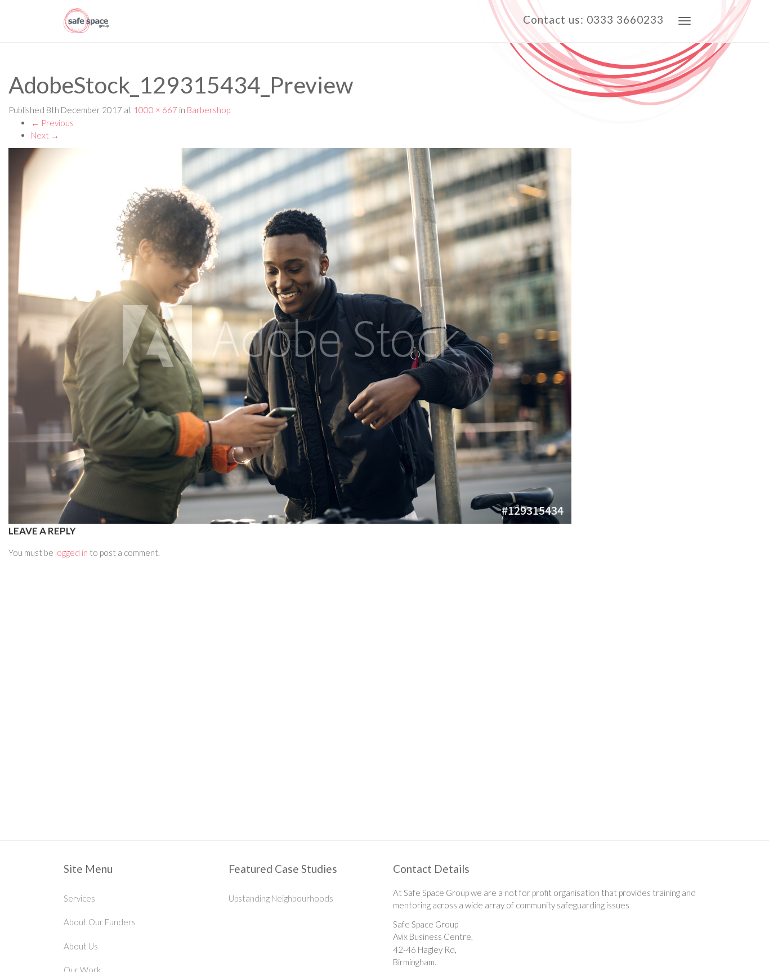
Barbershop (208, 110)
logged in (71, 552)
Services (79, 898)
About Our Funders (100, 922)
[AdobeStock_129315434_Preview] (384, 336)
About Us (81, 946)
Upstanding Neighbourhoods (281, 898)
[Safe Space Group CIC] (86, 21)
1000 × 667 (155, 110)
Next (45, 135)
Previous (52, 123)
